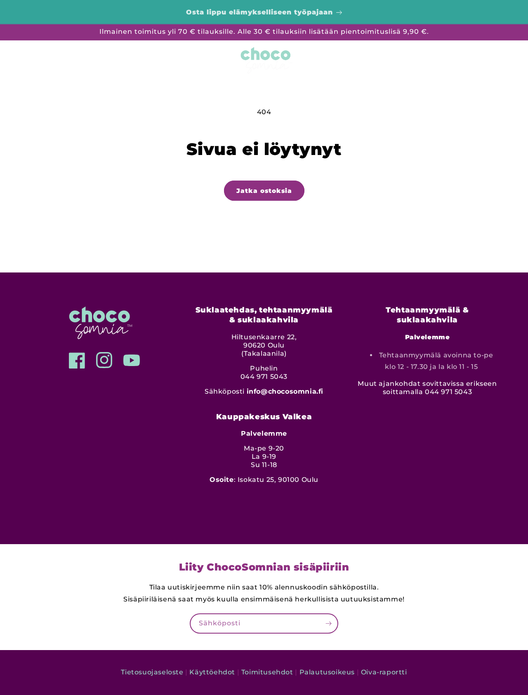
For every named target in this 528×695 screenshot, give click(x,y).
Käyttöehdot (212, 672)
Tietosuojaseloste (152, 672)
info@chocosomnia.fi (285, 391)
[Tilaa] (328, 623)
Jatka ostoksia (264, 191)
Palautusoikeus (327, 672)
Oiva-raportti (384, 672)
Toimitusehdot (267, 672)
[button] (25, 58)
